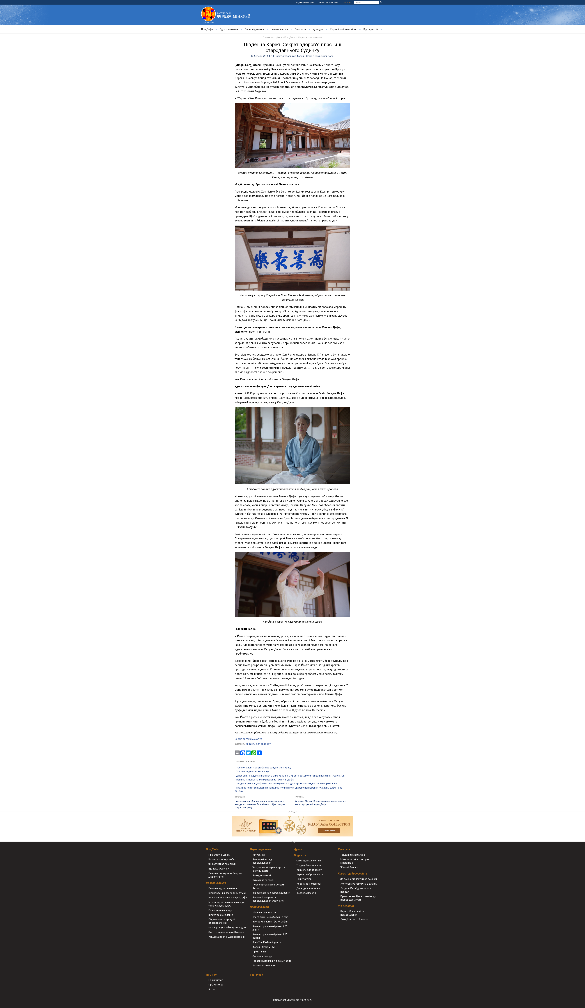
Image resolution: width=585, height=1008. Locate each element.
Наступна (299, 797)
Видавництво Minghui (305, 2)
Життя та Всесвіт (306, 893)
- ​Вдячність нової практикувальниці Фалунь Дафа (264, 779)
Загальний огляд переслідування (262, 861)
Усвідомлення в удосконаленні (226, 936)
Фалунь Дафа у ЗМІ (263, 947)
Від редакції (370, 29)
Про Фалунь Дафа (219, 854)
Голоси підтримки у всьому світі (271, 960)
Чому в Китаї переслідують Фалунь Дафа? (268, 869)
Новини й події (279, 29)
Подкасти (300, 29)
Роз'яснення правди (220, 910)
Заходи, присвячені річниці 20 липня (269, 928)
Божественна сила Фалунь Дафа (227, 897)
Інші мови (347, 2)
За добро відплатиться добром (358, 879)
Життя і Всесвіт (349, 867)
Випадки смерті (261, 875)
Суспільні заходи (262, 956)
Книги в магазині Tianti (328, 2)
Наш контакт (215, 980)
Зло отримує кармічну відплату (358, 883)
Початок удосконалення (222, 888)
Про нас (211, 974)
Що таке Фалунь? (218, 868)
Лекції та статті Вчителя (354, 919)
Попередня (240, 797)
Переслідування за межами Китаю (268, 886)
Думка (298, 849)
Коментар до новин (264, 965)
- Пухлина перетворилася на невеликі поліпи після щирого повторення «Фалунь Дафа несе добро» (288, 789)
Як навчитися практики (222, 863)
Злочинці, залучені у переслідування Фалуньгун (268, 899)
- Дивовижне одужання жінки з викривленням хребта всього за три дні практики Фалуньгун (289, 775)
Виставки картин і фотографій (269, 921)
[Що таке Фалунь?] (208, 8)
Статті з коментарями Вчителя (226, 932)
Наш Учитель (304, 879)
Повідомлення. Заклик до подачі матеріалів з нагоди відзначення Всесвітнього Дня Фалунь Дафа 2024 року (260, 804)
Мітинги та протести (264, 912)
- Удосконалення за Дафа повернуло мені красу (263, 767)
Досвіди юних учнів (308, 888)
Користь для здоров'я (310, 37)
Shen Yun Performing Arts (266, 942)
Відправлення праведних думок (227, 893)
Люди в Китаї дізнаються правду (355, 890)
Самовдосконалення (308, 860)
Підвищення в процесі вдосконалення (221, 921)
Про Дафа (207, 29)
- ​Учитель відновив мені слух (252, 771)
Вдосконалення (229, 29)
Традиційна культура (308, 865)
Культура (318, 29)
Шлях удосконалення (220, 914)
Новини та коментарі (308, 883)
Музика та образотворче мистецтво (354, 861)
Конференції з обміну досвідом (227, 927)
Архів (211, 989)
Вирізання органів (263, 880)
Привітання (259, 951)
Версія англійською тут (248, 739)
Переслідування (254, 29)
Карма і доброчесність (343, 29)
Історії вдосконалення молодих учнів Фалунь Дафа (227, 904)
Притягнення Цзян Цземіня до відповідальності (358, 898)
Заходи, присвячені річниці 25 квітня (269, 936)
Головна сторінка (272, 37)
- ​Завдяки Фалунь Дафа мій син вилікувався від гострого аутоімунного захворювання (286, 783)
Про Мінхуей (215, 984)
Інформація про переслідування (271, 892)
